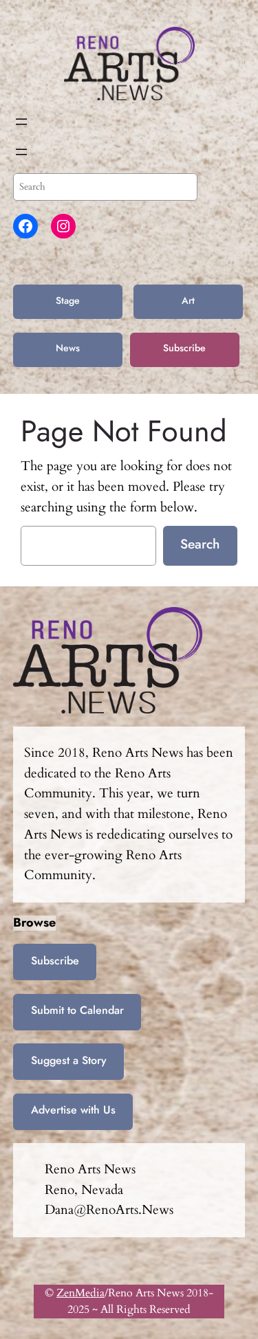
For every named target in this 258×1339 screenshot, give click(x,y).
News (68, 348)
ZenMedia (80, 1293)
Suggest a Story (69, 1060)
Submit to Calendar (77, 1010)
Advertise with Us (73, 1110)
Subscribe (184, 348)
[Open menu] (21, 121)
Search (199, 543)
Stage (68, 300)
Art (188, 300)
